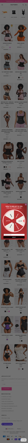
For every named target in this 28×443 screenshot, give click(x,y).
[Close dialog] (25, 204)
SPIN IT (14, 237)
